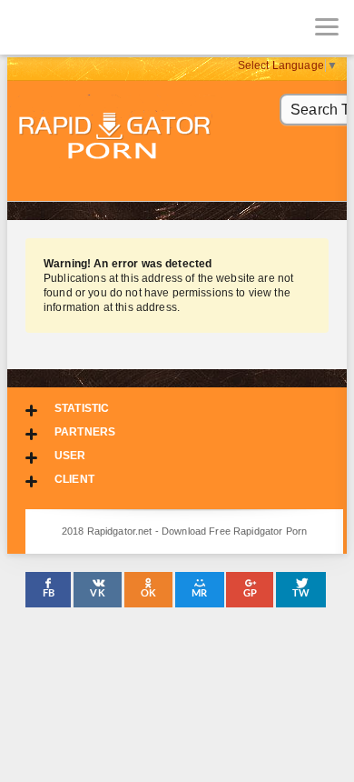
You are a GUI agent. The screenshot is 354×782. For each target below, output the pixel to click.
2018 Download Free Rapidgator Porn (116, 138)
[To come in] (81, 27)
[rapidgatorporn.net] (27, 27)
